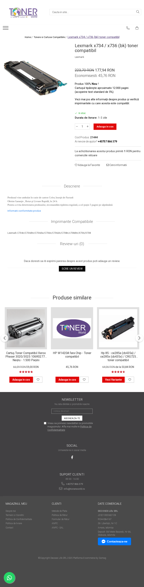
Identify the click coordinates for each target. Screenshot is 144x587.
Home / (29, 37)
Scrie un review (72, 268)
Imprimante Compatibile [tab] (72, 221)
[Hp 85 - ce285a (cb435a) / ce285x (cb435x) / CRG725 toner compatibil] (118, 328)
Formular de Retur (60, 519)
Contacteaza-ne (117, 541)
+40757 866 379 (74, 484)
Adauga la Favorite (88, 165)
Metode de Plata (59, 511)
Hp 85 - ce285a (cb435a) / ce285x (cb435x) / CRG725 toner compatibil (118, 356)
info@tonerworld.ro (74, 488)
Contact (9, 527)
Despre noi (11, 511)
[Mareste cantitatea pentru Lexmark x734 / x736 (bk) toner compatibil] (88, 126)
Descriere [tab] (72, 186)
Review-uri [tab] (71, 244)
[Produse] (6, 29)
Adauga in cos (105, 126)
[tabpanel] (36, 75)
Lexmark (79, 57)
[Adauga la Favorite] (38, 380)
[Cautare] (137, 12)
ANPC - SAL (57, 527)
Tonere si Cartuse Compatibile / (50, 37)
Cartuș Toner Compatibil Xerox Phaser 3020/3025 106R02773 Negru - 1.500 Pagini (25, 356)
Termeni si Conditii (15, 515)
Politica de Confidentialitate (19, 519)
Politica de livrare (14, 523)
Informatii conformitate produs (24, 210)
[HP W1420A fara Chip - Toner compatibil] (72, 328)
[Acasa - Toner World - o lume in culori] (23, 12)
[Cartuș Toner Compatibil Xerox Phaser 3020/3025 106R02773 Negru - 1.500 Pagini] (26, 328)
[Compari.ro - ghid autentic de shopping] (72, 572)
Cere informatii (118, 165)
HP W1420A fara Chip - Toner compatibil (72, 354)
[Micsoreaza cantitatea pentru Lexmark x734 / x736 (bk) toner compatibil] (77, 126)
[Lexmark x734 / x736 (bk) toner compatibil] (36, 75)
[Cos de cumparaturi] (137, 28)
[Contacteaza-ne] (128, 28)
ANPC (55, 523)
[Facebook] (72, 457)
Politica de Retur (60, 515)
